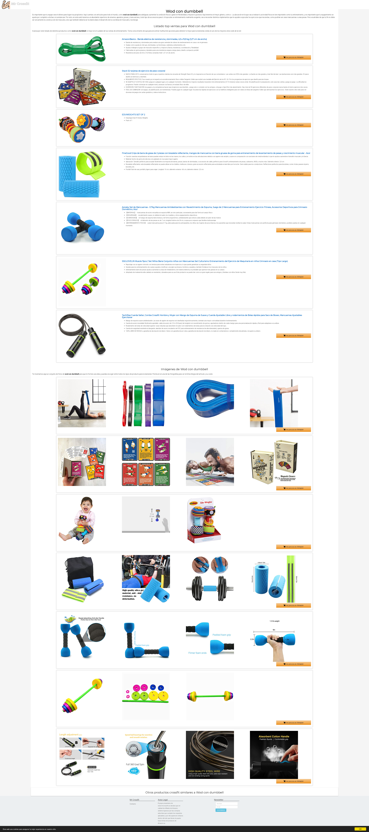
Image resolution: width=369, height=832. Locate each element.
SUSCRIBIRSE (221, 810)
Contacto (133, 804)
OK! (360, 829)
